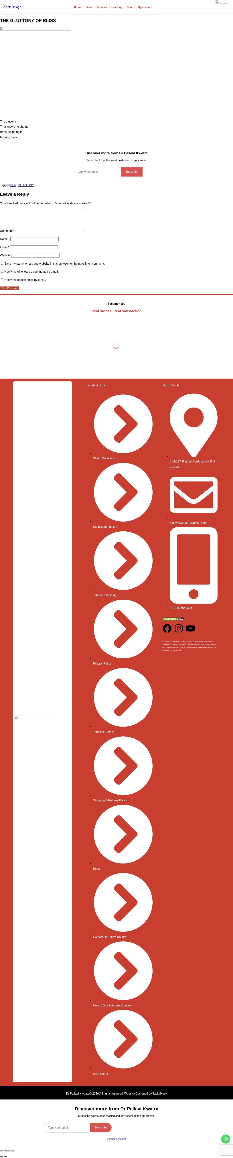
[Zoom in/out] (1, 1150)
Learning (117, 7)
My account (145, 7)
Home (77, 7)
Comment (7, 230)
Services (101, 7)
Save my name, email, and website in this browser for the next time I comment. (54, 263)
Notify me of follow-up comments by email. (31, 271)
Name (5, 239)
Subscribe (131, 171)
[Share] (8, 1150)
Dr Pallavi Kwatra (77, 1093)
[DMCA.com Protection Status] (173, 620)
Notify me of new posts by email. (25, 279)
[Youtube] (190, 628)
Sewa (89, 7)
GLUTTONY (26, 185)
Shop (130, 7)
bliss (13, 185)
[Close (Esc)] (12, 1150)
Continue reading (117, 1138)
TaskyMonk (160, 1093)
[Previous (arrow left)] (1, 1156)
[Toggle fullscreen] (5, 1150)
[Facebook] (167, 628)
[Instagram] (178, 628)
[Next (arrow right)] (5, 1156)
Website (5, 255)
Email (4, 247)
